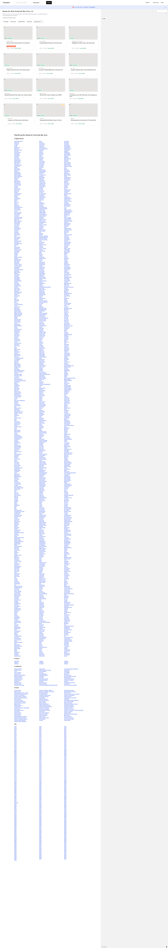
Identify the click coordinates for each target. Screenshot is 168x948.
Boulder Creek (42, 359)
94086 (40, 783)
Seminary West (42, 579)
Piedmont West (67, 628)
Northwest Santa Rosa (18, 642)
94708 (15, 811)
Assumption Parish (17, 451)
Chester (65, 409)
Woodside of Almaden (68, 221)
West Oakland (41, 257)
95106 (40, 759)
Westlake (16, 503)
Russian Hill (66, 142)
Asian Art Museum (17, 672)
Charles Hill (41, 576)
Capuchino (66, 545)
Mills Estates (66, 309)
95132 (40, 769)
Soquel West (41, 607)
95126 (40, 766)
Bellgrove (66, 405)
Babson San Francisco (68, 702)
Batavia (40, 623)
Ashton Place (16, 523)
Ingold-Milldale (42, 310)
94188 (65, 749)
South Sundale (66, 249)
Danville (65, 440)
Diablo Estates (66, 527)
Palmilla (40, 535)
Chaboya (15, 203)
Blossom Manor (17, 324)
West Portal (41, 167)
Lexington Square (17, 396)
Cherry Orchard (42, 230)
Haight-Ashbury (17, 161)
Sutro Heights (66, 144)
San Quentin (16, 654)
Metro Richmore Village (18, 487)
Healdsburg (66, 552)
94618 (65, 802)
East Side (66, 331)
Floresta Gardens (17, 447)
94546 (65, 848)
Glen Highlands (42, 273)
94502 (65, 795)
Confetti (65, 526)
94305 (40, 832)
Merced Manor (42, 177)
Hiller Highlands (17, 272)
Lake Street (41, 146)
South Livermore (67, 415)
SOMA (40, 156)
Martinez (65, 582)
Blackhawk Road (17, 442)
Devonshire (66, 339)
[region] (115, 30)
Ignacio (15, 427)
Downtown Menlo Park (43, 237)
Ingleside (65, 186)
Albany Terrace (42, 629)
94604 (15, 797)
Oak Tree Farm (17, 293)
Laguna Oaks (66, 289)
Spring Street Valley (43, 373)
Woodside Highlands (68, 439)
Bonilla (15, 506)
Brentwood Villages (42, 525)
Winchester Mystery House (19, 685)
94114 (65, 730)
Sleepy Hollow (17, 576)
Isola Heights (41, 530)
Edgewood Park (67, 243)
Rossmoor (16, 353)
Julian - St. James (67, 217)
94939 (15, 837)
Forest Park (66, 487)
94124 (15, 735)
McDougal (41, 341)
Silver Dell (66, 501)
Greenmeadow (41, 194)
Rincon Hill (41, 153)
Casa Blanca (16, 602)
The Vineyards (66, 424)
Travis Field (41, 552)
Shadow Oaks (16, 409)
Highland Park (42, 274)
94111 (15, 730)
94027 (40, 845)
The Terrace (16, 597)
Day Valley (16, 581)
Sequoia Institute (67, 720)
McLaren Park (17, 189)
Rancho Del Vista (67, 602)
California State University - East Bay (21, 692)
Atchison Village (67, 478)
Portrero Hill (66, 169)
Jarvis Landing (42, 395)
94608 (40, 798)
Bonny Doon (16, 363)
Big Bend (66, 505)
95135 (40, 770)
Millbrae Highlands (67, 547)
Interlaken (66, 622)
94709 (40, 811)
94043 (65, 782)
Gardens (40, 513)
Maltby (65, 584)
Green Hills (66, 546)
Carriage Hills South (68, 485)
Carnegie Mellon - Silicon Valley (70, 697)
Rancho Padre (41, 323)
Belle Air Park (66, 348)
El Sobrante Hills (17, 483)
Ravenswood (66, 410)
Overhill (15, 578)
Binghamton (66, 623)
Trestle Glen (66, 265)
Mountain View (42, 586)
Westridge (16, 440)
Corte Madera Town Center (19, 511)
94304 (40, 752)
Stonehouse (66, 459)
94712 (15, 812)
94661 (15, 807)
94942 (40, 831)
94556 (65, 842)
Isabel (15, 419)
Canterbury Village (17, 426)
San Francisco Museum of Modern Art (71, 668)
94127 (15, 736)
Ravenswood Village (18, 515)
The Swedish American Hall (69, 682)
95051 (15, 785)
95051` (40, 785)
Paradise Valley (17, 330)
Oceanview (16, 179)
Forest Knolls (41, 164)
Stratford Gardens (17, 228)
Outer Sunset (16, 163)
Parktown (66, 313)
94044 (65, 850)
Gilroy (40, 599)
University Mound (17, 184)
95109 (15, 760)
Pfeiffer (15, 650)
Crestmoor (41, 349)
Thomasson (16, 552)
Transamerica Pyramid (18, 678)
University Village (42, 515)
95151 (65, 772)
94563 (15, 843)
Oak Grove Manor (17, 311)
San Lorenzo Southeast (68, 637)
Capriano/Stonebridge (43, 472)
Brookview (16, 401)
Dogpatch (16, 171)
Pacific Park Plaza (42, 320)
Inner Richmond (67, 153)
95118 (65, 762)
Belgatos (15, 326)
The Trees (41, 617)
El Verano (66, 506)
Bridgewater (66, 320)
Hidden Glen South (42, 219)
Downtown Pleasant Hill (68, 495)
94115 (15, 731)
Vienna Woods (17, 582)
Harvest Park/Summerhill (69, 604)
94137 (40, 739)
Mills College (66, 258)
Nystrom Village (17, 482)
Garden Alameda (17, 209)
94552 (15, 828)
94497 (40, 790)
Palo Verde (41, 189)
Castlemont (66, 262)
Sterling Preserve (42, 536)
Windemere (66, 335)
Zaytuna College (17, 706)
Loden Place (66, 475)
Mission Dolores (42, 169)
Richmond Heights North (68, 626)
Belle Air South (17, 349)
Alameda (40, 368)
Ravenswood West (17, 638)
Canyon (65, 655)
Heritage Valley (17, 295)
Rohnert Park (41, 538)
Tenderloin (66, 156)
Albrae (40, 252)
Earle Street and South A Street (20, 380)
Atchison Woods (17, 488)
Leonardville (66, 369)
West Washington (67, 632)
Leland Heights (67, 421)
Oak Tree (41, 259)
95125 (15, 766)
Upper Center (16, 569)
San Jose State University (44, 696)
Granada (15, 318)
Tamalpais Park (17, 385)
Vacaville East (16, 588)
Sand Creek (16, 520)
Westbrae (41, 279)
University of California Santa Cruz (20, 718)
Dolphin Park (66, 391)
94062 (15, 791)
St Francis (66, 192)
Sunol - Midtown (17, 237)
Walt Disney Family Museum (19, 675)
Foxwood (16, 397)
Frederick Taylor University (69, 695)
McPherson (16, 456)
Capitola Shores (42, 563)
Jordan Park (16, 148)
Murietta (40, 396)
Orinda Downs (42, 573)
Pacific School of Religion (44, 707)
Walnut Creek (41, 353)
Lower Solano (41, 631)
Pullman (65, 482)
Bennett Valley (66, 383)
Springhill (16, 500)
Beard (15, 452)
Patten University (17, 691)
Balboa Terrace (42, 181)
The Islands (16, 616)
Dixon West (16, 624)
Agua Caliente (41, 510)
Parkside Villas (17, 538)
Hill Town (41, 618)
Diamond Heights (17, 173)
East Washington (17, 631)
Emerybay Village (42, 319)
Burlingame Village (42, 309)
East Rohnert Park (67, 538)
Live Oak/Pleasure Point (18, 358)
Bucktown (41, 588)
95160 (40, 776)
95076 (15, 852)
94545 (65, 827)
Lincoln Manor (17, 381)
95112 (15, 761)
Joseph (15, 302)
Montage (65, 419)
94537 (15, 793)
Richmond (41, 476)
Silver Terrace (66, 183)
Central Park (16, 300)
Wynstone (66, 532)
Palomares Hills (67, 568)
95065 (65, 825)
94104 (15, 727)
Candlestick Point (42, 183)
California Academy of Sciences (45, 670)
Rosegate (16, 526)
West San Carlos (42, 213)
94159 (65, 745)
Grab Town (66, 564)
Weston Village (17, 593)
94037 (65, 857)
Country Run (66, 617)
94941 (15, 831)
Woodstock (41, 369)
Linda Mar (66, 608)
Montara (40, 648)
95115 (65, 761)
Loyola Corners (67, 304)
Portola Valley (41, 439)
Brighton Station (42, 523)
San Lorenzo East (17, 639)
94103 (65, 726)
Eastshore (66, 491)
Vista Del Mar (41, 144)
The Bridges (66, 336)
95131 (15, 769)
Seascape (65, 581)
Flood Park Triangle (43, 238)
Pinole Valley (66, 643)
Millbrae (15, 545)
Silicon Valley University (68, 717)
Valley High (41, 495)
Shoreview (66, 240)
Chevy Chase (16, 464)
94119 (40, 732)
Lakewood (16, 230)
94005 (40, 833)
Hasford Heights (42, 483)
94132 (40, 737)
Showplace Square (17, 159)
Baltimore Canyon (67, 466)
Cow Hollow (66, 141)
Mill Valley (16, 384)
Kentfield (16, 634)
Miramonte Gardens (67, 557)
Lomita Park (66, 349)
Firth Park (41, 436)
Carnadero (16, 601)
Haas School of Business (68, 705)
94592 (15, 855)
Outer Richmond (67, 146)
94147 (40, 742)
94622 (15, 805)
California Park (67, 653)
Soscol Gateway (17, 459)
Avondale (41, 415)
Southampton (66, 596)
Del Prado (16, 287)
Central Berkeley (67, 280)
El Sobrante (66, 634)
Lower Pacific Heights (43, 148)
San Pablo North (42, 627)
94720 (40, 812)
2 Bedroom (41, 661)
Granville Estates (67, 531)
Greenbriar (41, 491)
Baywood (41, 501)
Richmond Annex (67, 477)
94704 (65, 807)
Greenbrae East (67, 465)
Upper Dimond (17, 274)
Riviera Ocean (16, 647)
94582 (15, 818)
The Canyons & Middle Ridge (44, 384)
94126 (65, 735)
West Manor (16, 598)
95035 (40, 756)
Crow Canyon (16, 334)
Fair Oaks (16, 498)
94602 (40, 796)
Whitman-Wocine (17, 366)
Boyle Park (16, 386)
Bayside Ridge (66, 436)
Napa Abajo (41, 456)
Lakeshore (16, 178)
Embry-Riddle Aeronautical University (71, 700)
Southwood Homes (42, 522)
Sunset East (66, 412)
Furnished (66, 663)
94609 (65, 798)
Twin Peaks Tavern (17, 683)
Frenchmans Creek (17, 566)
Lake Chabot (66, 569)
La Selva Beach (17, 359)
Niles (15, 245)
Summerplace (66, 401)
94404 (15, 790)
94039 (40, 781)
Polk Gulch (16, 151)
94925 (65, 836)
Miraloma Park (67, 173)
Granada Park (66, 416)
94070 (40, 792)
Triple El (66, 196)
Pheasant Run (41, 532)
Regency (40, 424)
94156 (15, 745)
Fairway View (16, 378)
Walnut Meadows (42, 527)
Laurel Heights (67, 147)
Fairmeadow (41, 198)
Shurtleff (65, 457)
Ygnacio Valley (67, 354)
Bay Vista (66, 598)
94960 (65, 822)
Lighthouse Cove (67, 390)
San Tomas (41, 303)
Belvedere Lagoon (67, 511)
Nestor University (42, 701)
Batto (15, 507)
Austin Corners (17, 410)
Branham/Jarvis (67, 214)
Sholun (40, 503)
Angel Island (41, 676)
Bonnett (65, 299)
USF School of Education (44, 700)
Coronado (16, 485)
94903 (40, 821)
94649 (15, 806)
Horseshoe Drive (67, 407)
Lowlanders (16, 232)
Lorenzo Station (67, 638)
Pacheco (65, 613)
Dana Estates (41, 426)
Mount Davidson (17, 181)
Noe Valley (66, 172)
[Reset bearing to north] (166, 18)
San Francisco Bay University (44, 710)
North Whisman (17, 222)
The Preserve (66, 294)
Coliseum (66, 260)
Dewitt (15, 429)
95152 (15, 774)
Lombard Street (67, 670)
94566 (40, 813)
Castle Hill (66, 567)
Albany (15, 629)
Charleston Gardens (67, 198)
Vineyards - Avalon (17, 249)
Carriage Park (41, 606)
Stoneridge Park (67, 295)
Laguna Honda (17, 166)
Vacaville (41, 587)
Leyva (65, 207)
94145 (65, 741)
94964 (65, 858)
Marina (40, 141)
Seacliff (15, 146)
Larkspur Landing (42, 462)
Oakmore (41, 265)
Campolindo (66, 561)
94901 (15, 821)
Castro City (66, 222)
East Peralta (16, 275)
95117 (40, 762)
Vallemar (65, 611)
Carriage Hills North (43, 481)
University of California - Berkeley (45, 690)
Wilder (40, 572)
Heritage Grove (67, 326)
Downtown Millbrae (43, 546)
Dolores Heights (17, 169)
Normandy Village (42, 278)
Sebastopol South (42, 470)
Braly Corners (16, 233)
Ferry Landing (42, 371)
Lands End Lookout (18, 677)
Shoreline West (17, 223)
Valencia (40, 297)
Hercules (15, 614)
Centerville (41, 247)
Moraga (65, 556)
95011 (40, 815)
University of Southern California (45, 706)
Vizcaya (40, 304)
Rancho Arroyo (67, 420)
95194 (65, 780)
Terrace (15, 460)
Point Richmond (67, 476)
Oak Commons (67, 603)
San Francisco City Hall (43, 678)
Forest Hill (41, 166)
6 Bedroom (66, 662)
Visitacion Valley (17, 188)
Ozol (15, 584)
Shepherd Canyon (17, 655)
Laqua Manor (66, 450)
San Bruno (66, 346)
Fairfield (65, 550)
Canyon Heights (67, 250)
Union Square (16, 153)
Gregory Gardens (17, 495)
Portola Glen (16, 415)
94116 (40, 731)
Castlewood (41, 285)
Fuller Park (66, 455)
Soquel (40, 358)
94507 (40, 847)
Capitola (65, 360)
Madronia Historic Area (18, 411)
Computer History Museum (69, 678)
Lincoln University (17, 690)
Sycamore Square (17, 530)
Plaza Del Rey (16, 229)
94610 (15, 800)
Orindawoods (41, 574)
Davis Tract (41, 447)
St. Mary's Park (42, 182)
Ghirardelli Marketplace (43, 675)
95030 (65, 820)
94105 (40, 727)
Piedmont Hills (42, 203)
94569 (15, 857)
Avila (15, 298)
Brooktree (41, 567)
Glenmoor (66, 247)
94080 (15, 817)
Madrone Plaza (17, 475)
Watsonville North (17, 622)
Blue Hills (16, 402)
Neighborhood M (42, 543)
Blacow (40, 253)
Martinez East (41, 584)
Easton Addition (17, 309)
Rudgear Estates (17, 355)
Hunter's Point (17, 177)
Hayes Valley (41, 157)
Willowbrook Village (68, 607)
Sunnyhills (66, 314)
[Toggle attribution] (166, 947)
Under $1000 (16, 661)
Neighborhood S (67, 543)
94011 (65, 818)
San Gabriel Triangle (68, 629)
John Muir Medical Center (19, 537)
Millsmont (16, 273)
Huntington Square (17, 476)
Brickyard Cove (42, 480)
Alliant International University (70, 691)
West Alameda (16, 369)
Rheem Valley (16, 557)
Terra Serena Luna (42, 316)
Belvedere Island (42, 511)
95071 (15, 832)
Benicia (65, 594)
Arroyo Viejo (66, 273)
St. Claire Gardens (42, 193)
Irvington (41, 245)
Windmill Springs (67, 204)
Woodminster (41, 268)
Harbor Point (16, 389)
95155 (15, 775)
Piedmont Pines (42, 267)
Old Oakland (16, 268)
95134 (15, 770)
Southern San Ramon (68, 334)
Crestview (41, 339)
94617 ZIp (16, 802)
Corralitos (16, 619)
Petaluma (41, 397)
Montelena (66, 528)
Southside (41, 282)
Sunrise (40, 528)
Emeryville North (17, 319)
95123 (40, 765)
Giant (15, 491)
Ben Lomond (41, 360)
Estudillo (65, 447)
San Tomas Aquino (67, 303)
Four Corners (41, 507)
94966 (65, 830)
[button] (165, 2)
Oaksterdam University (68, 707)
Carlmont (66, 431)
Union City (16, 492)
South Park (41, 383)
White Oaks (66, 341)
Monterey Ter (41, 577)
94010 (65, 787)
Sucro (65, 624)
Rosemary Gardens (67, 209)
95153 (40, 774)
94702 (65, 808)
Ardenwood (66, 245)
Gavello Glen (16, 227)
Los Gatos (41, 321)
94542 (65, 826)
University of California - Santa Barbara (21, 707)
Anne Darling (66, 203)
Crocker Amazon (67, 179)
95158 (15, 776)
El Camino (41, 329)
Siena (65, 297)
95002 (40, 755)
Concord (40, 425)
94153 (15, 744)
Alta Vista (16, 328)
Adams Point (16, 262)
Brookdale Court (67, 520)
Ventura (15, 201)
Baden (65, 330)
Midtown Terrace (67, 164)
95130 (65, 767)
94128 (65, 817)
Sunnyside (66, 181)
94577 (40, 835)
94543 (15, 827)
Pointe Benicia (17, 596)
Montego (65, 652)
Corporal (65, 599)
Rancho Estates (67, 553)
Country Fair (66, 285)
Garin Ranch (41, 520)
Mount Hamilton (17, 648)
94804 (40, 840)
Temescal (66, 259)
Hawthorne (41, 537)
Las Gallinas (41, 346)
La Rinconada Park (42, 325)
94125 (40, 735)
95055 (40, 786)
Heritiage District (42, 229)
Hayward (65, 363)
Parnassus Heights (67, 163)
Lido (65, 395)
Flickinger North (42, 216)
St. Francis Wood (42, 174)
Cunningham (16, 471)
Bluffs (40, 561)
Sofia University (42, 716)
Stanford (15, 425)
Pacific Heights (42, 143)
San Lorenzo (16, 637)
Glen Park (41, 173)
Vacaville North (67, 587)
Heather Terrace (42, 582)
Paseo (15, 406)
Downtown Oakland (18, 257)
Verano (15, 508)
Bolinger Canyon (67, 558)
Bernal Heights (42, 172)
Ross (65, 636)
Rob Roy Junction (42, 581)
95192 (15, 780)
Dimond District (67, 264)
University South (42, 197)
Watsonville (66, 358)
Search (49, 2)
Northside (16, 282)
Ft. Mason (41, 142)
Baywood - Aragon (17, 240)
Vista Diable (66, 537)
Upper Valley (16, 571)
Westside (65, 356)
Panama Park (66, 230)
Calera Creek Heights (43, 313)
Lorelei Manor (66, 238)
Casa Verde (66, 493)
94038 (40, 850)
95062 (65, 823)
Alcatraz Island (42, 668)
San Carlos (66, 338)
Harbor (65, 340)
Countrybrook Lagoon (18, 217)
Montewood (41, 410)
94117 (65, 731)
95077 (65, 852)
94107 (65, 727)
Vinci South (16, 216)
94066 (65, 816)
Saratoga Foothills (42, 405)
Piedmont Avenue (42, 258)
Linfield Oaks (16, 238)
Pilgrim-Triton (17, 345)
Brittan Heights (17, 339)
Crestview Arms (67, 621)
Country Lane (66, 399)
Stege (65, 490)
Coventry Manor (42, 455)
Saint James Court (67, 533)
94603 (65, 796)
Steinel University (17, 712)
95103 (15, 759)
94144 (40, 741)
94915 (40, 822)
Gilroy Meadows (17, 606)
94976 (40, 837)
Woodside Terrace (17, 608)
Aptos (65, 579)
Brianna (40, 650)
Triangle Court (67, 486)
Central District (17, 247)
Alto (40, 386)
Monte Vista (16, 493)
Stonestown (41, 187)
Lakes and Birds (42, 250)
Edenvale (41, 234)
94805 (65, 840)
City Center (66, 319)
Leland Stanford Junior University (20, 716)
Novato (65, 426)
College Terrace (67, 199)
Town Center (16, 344)
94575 (65, 846)
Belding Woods (42, 482)
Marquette (41, 526)
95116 (15, 762)
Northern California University (20, 702)
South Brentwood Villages (19, 532)
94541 (40, 826)
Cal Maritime (66, 699)
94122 (40, 734)
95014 (65, 812)
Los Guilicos (16, 376)
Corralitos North (17, 621)
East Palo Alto (17, 513)
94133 (65, 737)
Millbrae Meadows (42, 548)
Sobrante (16, 480)
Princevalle (16, 604)
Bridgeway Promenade (18, 371)
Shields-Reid (41, 488)
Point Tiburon (41, 512)
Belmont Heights (17, 430)
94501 (40, 795)
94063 (40, 791)
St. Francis (41, 192)
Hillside (15, 633)
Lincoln (40, 344)
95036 (15, 820)
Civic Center (16, 157)
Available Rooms (21, 21)
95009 (15, 815)
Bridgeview (66, 597)
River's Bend (41, 556)
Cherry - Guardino (42, 248)
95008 (65, 755)
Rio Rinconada (67, 324)
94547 (15, 851)
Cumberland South (67, 228)
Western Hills (41, 435)
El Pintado (41, 445)
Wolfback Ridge (67, 370)
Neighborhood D (17, 542)
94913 (15, 822)
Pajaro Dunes (66, 618)
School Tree (16, 558)
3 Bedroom (66, 661)
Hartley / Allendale (17, 591)
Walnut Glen (16, 299)
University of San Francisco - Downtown (71, 694)
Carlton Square (42, 422)
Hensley (65, 216)
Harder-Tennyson (17, 364)
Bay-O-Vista (41, 446)
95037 (65, 756)
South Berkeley (17, 279)
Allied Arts (16, 239)
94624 (65, 805)
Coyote (15, 472)
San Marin (41, 427)
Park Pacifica (41, 611)
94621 (65, 803)
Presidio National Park (18, 141)
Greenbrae (16, 607)
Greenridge (41, 568)
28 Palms (16, 253)
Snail (40, 232)
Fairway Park (41, 366)
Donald (40, 559)
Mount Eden (41, 364)
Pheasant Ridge (42, 293)
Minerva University (42, 702)
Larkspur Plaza (17, 469)
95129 (40, 767)
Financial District (17, 152)
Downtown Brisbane (18, 436)
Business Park (41, 521)
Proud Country (17, 421)
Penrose (15, 536)
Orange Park (66, 328)
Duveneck (16, 192)
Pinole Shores (41, 636)
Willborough (16, 308)
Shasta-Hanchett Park (18, 207)
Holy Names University (43, 692)
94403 (65, 788)
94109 (40, 729)
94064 (65, 791)
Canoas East (41, 217)
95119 (15, 764)
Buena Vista (66, 159)
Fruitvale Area (17, 404)
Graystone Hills (67, 650)
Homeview (41, 434)
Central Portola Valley (43, 440)
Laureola (16, 341)
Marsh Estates (66, 525)
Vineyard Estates (42, 298)
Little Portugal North (68, 234)
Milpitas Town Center (18, 313)
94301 (40, 751)
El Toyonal (66, 573)
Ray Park (66, 310)
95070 (65, 831)
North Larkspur (42, 461)
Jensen (15, 416)
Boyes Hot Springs (67, 508)
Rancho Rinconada (67, 283)
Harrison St (66, 275)
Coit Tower (41, 672)
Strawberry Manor (67, 388)
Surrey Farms (41, 324)
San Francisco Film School (69, 706)
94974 (15, 823)
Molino (65, 470)
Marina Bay (16, 477)
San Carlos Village (17, 343)
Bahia (40, 429)
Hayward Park (41, 242)
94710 (65, 811)
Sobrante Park (16, 263)
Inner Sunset (41, 163)
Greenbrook (16, 441)
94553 (65, 856)
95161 (65, 776)
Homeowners (156, 2)
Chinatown (66, 151)
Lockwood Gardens (17, 265)
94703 (15, 810)
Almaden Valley (67, 649)
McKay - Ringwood (18, 221)
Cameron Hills (17, 248)
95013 (15, 756)
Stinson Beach (66, 654)
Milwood (65, 548)
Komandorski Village (18, 437)
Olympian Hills (17, 617)
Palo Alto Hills (42, 550)
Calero (40, 601)
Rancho (40, 305)
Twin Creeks (41, 336)
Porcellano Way (17, 439)
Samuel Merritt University (69, 690)
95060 (40, 823)
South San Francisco (18, 329)
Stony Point (66, 540)
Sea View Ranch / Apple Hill (44, 622)
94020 (15, 750)
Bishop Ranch (16, 335)
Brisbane (65, 435)
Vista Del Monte (17, 321)
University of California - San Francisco (46, 691)
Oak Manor (41, 613)
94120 (65, 732)
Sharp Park (16, 611)
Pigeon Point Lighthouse (68, 680)
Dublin (40, 437)
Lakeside (65, 270)
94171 (65, 747)
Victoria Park (66, 311)
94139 (65, 739)
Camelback (66, 496)
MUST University (67, 692)
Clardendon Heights (18, 164)
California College (67, 712)
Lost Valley (66, 576)
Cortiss (65, 559)
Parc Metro (66, 316)
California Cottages (42, 431)
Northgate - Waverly (18, 264)
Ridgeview (16, 496)
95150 (40, 772)
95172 (65, 777)
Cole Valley (66, 161)
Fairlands (16, 294)
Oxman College (17, 709)
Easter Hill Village (17, 486)
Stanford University (67, 696)
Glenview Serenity (67, 219)
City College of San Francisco (19, 701)
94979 (15, 850)
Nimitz (65, 227)
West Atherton (41, 517)
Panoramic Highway (68, 389)
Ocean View (16, 632)
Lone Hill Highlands (43, 214)
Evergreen (41, 202)
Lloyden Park (16, 518)
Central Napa (16, 455)
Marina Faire (41, 449)
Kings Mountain (42, 564)
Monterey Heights (67, 174)
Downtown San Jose (68, 201)
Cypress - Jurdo (42, 221)
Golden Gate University (18, 700)
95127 (65, 766)
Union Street (16, 143)
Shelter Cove (41, 612)
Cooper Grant (41, 379)
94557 (40, 828)
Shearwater (16, 390)
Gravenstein (41, 381)
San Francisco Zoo (67, 675)
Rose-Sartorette (17, 208)
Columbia (41, 569)
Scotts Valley (16, 360)
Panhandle (41, 158)
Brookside (41, 444)
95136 (65, 770)
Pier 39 (15, 671)
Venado (15, 553)
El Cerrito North (67, 591)
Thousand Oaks (42, 283)
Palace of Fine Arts (42, 682)
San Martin (41, 639)
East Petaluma (66, 397)
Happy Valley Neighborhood (19, 400)
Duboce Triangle (67, 162)
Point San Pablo (42, 478)
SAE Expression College (18, 710)
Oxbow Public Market (43, 680)
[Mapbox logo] (104, 947)
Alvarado (41, 493)
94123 (65, 734)
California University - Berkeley (20, 696)
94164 (40, 747)
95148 (15, 772)
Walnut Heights (17, 567)
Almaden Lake (17, 206)
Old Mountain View (43, 222)
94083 (40, 817)
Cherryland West (42, 638)
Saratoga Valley (42, 411)
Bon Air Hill (16, 466)
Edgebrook (41, 492)
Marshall (40, 571)
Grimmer (66, 255)
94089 (65, 754)
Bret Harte (41, 188)
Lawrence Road (17, 445)
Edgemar (16, 612)
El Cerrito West (67, 592)
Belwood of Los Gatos (68, 325)
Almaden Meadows (67, 212)
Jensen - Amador (17, 289)
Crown (15, 399)
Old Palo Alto (41, 191)
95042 (15, 858)
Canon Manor (41, 540)
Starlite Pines (66, 315)
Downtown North (67, 189)
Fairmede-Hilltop (42, 477)
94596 (15, 848)
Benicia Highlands (42, 598)
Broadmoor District (67, 449)
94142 (65, 740)
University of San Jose (68, 711)
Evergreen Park (67, 197)
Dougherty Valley (42, 333)
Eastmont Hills (17, 267)
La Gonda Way (67, 442)
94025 (15, 787)
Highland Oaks (42, 292)
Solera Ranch (41, 475)
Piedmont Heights (17, 315)
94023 (15, 816)
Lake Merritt (16, 681)
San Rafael (41, 345)
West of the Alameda (68, 517)
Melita (40, 380)
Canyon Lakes (41, 334)
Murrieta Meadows (42, 420)
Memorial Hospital (42, 378)
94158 (40, 745)
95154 (65, 774)
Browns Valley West (68, 454)
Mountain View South (18, 586)
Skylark (65, 467)
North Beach (41, 149)
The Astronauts (67, 614)
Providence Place (67, 530)
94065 (15, 792)
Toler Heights (41, 272)
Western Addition (67, 154)
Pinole (15, 643)
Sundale (15, 255)
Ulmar (40, 416)
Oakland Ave (41, 275)
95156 (40, 775)
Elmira (40, 649)
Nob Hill (40, 151)
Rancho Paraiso (42, 354)
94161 (40, 746)
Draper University (17, 699)
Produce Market (67, 171)
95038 (65, 837)
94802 (65, 838)
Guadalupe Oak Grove (68, 211)
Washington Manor (17, 446)
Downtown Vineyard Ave (68, 287)
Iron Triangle (16, 478)
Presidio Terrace (17, 147)
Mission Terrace (17, 182)
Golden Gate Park (67, 158)
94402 (40, 788)
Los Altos (16, 305)
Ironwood (66, 288)
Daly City (66, 502)
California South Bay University (20, 717)
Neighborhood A (42, 541)
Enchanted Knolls (67, 386)
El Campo (66, 512)
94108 (15, 729)
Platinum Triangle (17, 407)
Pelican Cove (41, 394)
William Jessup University (44, 717)
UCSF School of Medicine (44, 712)
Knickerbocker (67, 574)
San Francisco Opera (43, 683)
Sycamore (66, 384)
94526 (15, 835)
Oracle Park (41, 677)
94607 (15, 798)
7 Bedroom (16, 663)
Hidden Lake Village (18, 314)
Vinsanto (15, 414)
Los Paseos (41, 204)
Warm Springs (66, 244)
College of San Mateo (43, 715)
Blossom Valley (67, 224)
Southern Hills (17, 505)
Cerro (15, 346)
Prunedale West (67, 619)
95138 (15, 771)
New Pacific (41, 614)
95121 (65, 764)
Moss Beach (66, 644)
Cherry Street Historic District (69, 378)
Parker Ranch (41, 402)
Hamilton (66, 300)
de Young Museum (42, 671)
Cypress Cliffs (66, 645)
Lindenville (41, 330)
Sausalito (41, 370)
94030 (15, 846)
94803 (15, 840)
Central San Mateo (67, 242)
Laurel (40, 240)
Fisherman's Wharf (67, 148)
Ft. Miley (16, 144)
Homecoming (16, 527)
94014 (40, 843)
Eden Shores (66, 364)
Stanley (40, 502)
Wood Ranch (66, 444)
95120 (40, 764)
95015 (15, 813)
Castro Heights (42, 486)
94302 (65, 751)
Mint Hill (41, 159)
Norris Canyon (42, 655)
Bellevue (15, 383)
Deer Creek (41, 531)
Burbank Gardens (67, 379)
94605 (40, 797)
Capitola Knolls (17, 563)
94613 (15, 801)
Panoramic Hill (42, 263)
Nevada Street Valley (18, 374)
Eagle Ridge (41, 603)
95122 (15, 765)
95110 (40, 760)
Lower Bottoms (42, 262)
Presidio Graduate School (44, 704)
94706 (40, 810)
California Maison (42, 212)
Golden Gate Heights (68, 166)
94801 (40, 838)
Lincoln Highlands (67, 274)
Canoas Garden (42, 209)
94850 (15, 842)
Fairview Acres (67, 523)
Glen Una (41, 407)
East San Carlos (17, 340)
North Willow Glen (17, 218)
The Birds (41, 616)
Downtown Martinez (18, 587)
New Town (16, 373)
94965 (40, 830)
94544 (40, 827)
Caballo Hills (16, 270)
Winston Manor (17, 331)
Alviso (65, 233)
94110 (65, 729)
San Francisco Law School (69, 709)
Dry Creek (16, 303)
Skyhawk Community (18, 379)
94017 (65, 843)
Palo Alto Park (67, 516)
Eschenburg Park (17, 603)
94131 (15, 737)
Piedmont (41, 628)
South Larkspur (67, 461)
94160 (15, 746)
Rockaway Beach (17, 609)
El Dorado (66, 492)
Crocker (40, 505)
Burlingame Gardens (68, 308)
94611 (40, 800)
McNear (40, 399)
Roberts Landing (42, 450)
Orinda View (16, 574)
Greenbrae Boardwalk (18, 467)
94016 (15, 726)
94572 (40, 851)
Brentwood (41, 518)
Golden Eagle (16, 288)
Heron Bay (41, 451)
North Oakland (17, 260)
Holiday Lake (66, 471)
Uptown (40, 260)
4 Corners (66, 513)
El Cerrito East (42, 592)
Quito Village (41, 406)
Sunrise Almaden (17, 213)
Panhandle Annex (42, 485)
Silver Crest (41, 653)
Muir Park (41, 389)
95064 (40, 825)
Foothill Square (42, 264)
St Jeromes (41, 594)
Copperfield (66, 642)
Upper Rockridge (67, 267)
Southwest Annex (67, 483)
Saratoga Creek (67, 400)
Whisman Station (67, 223)
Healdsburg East (42, 553)
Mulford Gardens (67, 446)
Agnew (15, 235)
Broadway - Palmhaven (43, 235)
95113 (40, 761)
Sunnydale (66, 187)
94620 (40, 803)
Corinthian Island (17, 512)
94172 (15, 749)
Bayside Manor (42, 545)
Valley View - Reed (17, 212)
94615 (65, 801)
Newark (65, 394)
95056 (65, 786)
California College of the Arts (44, 705)
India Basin (41, 176)
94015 (40, 816)
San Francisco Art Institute (44, 709)
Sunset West (41, 421)
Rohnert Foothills (17, 540)
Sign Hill (66, 329)
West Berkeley (66, 278)
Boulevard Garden (17, 594)
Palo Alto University (68, 716)
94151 (65, 742)
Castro (65, 167)
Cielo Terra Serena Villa (43, 318)
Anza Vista (41, 154)
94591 (65, 853)
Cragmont (66, 282)
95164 (15, 777)
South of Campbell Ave (18, 304)
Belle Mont (66, 429)
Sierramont (41, 206)
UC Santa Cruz (67, 361)
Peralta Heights (17, 172)
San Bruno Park (17, 351)
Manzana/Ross (41, 471)
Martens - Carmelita (43, 224)
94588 (65, 813)
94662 (40, 820)
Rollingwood (66, 350)
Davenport (16, 361)
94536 (65, 792)
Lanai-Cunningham (67, 218)
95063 (15, 825)
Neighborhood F (17, 543)
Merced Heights (67, 178)
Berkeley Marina (42, 277)
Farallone (66, 648)
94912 (65, 821)
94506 (65, 833)
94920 (15, 845)
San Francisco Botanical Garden (70, 676)
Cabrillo (40, 255)
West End (66, 368)
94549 (40, 842)
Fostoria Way (66, 445)
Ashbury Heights (17, 162)
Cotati (40, 642)
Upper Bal (16, 450)
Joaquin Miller (17, 284)
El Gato (15, 323)
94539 (65, 793)
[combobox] (23, 2)
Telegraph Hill (66, 149)
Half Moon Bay (67, 563)
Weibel (65, 254)
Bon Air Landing (17, 465)
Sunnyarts (41, 228)
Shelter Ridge (16, 388)
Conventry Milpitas (42, 314)
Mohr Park (66, 290)
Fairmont (41, 609)
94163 (15, 747)
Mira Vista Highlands (43, 593)
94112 (40, 730)
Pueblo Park (66, 456)
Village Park (16, 618)
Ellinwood (16, 497)
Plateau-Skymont (67, 434)
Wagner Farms (17, 424)
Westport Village (67, 437)
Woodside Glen (67, 522)
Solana (65, 536)
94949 (40, 858)
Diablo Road (41, 442)
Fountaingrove (42, 375)
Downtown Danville (43, 441)
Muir (40, 583)
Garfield (40, 632)
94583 (40, 818)
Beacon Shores (17, 394)
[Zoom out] (166, 16)
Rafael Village (66, 427)
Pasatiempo (41, 363)
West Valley (66, 235)
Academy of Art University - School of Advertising (73, 710)
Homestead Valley (67, 385)
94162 (65, 746)
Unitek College (17, 711)
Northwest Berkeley (18, 280)
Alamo (65, 566)
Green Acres (41, 199)
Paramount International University (20, 697)
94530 (15, 838)
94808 (65, 841)
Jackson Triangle (17, 365)
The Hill (65, 371)
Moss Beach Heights (18, 645)
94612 (65, 800)
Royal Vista (16, 336)
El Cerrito (41, 591)
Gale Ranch (66, 333)
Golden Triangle (67, 402)
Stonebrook (16, 522)
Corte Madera (66, 510)
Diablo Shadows (17, 354)
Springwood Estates (43, 459)
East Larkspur (16, 462)
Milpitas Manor (42, 315)
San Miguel (41, 227)
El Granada (41, 634)
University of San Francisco (19, 695)
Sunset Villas (41, 597)
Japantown (41, 152)
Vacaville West (66, 589)
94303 (15, 752)
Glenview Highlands (18, 546)
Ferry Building (67, 672)
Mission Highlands (67, 507)
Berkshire (16, 528)
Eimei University (17, 715)
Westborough (41, 328)
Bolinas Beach (41, 654)
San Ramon (16, 333)
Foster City (41, 343)
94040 (65, 781)
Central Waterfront (42, 171)
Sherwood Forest (17, 174)
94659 (40, 806)
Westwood (16, 461)
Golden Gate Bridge (18, 668)
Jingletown (66, 263)
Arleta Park (16, 564)
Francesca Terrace (17, 599)
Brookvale (41, 254)
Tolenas (15, 551)
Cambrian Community (43, 208)
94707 (65, 810)
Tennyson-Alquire (42, 365)
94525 (40, 856)
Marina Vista (41, 547)
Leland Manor (66, 191)
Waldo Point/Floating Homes (44, 374)
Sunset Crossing (17, 521)
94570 (40, 846)
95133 (65, 769)
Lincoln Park (66, 143)
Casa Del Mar (41, 566)
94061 (65, 790)
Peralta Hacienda (67, 268)
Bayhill (15, 348)
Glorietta (65, 572)
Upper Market (16, 168)
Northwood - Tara (42, 578)
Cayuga (65, 188)
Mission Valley (67, 252)
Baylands (65, 253)
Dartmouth (66, 631)
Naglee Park (16, 204)
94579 (15, 836)
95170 (40, 777)
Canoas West (41, 218)
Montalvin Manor (17, 627)
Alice (15, 577)
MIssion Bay (66, 157)
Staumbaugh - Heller (18, 243)
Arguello (40, 338)
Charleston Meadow (18, 193)
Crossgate (41, 652)
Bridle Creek (66, 284)
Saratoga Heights (17, 405)
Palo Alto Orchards (67, 193)
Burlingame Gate (17, 310)
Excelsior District (42, 186)
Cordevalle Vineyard (68, 639)
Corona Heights (42, 162)
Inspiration (16, 525)
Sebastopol (41, 469)
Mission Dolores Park (18, 676)
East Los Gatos (67, 323)
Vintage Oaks (66, 237)
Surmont (40, 326)
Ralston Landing (17, 391)
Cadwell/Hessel (67, 469)
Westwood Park (42, 184)
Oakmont (66, 375)
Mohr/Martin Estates (18, 292)
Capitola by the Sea (42, 562)
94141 (40, 740)
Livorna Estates (67, 353)
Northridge (16, 501)
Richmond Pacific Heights (69, 593)
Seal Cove (41, 645)
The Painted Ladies (42, 673)
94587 (15, 830)
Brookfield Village (17, 259)
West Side (41, 299)
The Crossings (16, 224)
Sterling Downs (17, 435)
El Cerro (65, 441)
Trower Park (16, 589)
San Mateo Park (67, 239)
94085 (15, 783)
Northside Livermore (18, 412)
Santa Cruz (16, 356)
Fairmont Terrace (67, 571)
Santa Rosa (66, 374)
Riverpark (16, 457)
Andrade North (17, 628)
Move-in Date (13, 21)
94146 (15, 742)
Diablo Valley (41, 496)
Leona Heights (42, 270)
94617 (40, 802)
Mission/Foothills (67, 366)
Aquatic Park (16, 142)
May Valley (16, 481)
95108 (65, 759)
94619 (15, 803)
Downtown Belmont (43, 432)
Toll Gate (66, 404)
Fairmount (16, 186)
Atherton (16, 517)
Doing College (42, 711)
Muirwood (66, 292)
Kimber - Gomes (67, 248)
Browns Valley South (43, 454)
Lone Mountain (17, 154)
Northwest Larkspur (43, 467)
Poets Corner (16, 283)
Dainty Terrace (42, 533)
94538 (40, 793)
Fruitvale (65, 257)
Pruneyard (66, 302)
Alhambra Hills (17, 583)
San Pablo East (67, 627)
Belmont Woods (17, 431)
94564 (15, 856)
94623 (40, 805)
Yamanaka (16, 533)
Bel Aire (40, 452)
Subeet (65, 551)
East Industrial (17, 250)
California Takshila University (19, 720)
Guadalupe (16, 653)
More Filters (29, 21)
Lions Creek (41, 602)
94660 (65, 806)
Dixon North (41, 624)
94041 (15, 782)
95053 (15, 786)
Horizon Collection (67, 535)
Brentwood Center (67, 518)
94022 (40, 750)
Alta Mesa (16, 197)
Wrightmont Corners (68, 229)
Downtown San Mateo (43, 239)
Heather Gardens (67, 464)
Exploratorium (67, 683)
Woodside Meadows (43, 497)
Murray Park (41, 466)
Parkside (15, 167)
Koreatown (41, 233)
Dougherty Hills (42, 335)
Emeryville (66, 318)
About (162, 2)
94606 (65, 797)
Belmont (40, 430)
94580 (65, 828)
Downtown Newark (17, 395)
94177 (40, 749)
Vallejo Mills (16, 252)
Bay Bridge (41, 681)
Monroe (65, 376)
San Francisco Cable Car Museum (70, 685)
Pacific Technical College (69, 701)
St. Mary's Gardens (17, 561)
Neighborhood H (67, 542)
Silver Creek (16, 202)
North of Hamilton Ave (43, 302)
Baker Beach (66, 673)
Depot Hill (66, 562)
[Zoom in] (166, 14)
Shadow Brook (17, 652)
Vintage (40, 460)
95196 (15, 781)
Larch (40, 558)
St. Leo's (16, 211)
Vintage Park (66, 344)
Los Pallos (66, 498)
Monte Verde (41, 350)
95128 (15, 767)
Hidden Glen (41, 604)
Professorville (41, 196)
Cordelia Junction (42, 551)
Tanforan (65, 351)
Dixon (15, 623)
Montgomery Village (18, 375)
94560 (15, 755)
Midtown (65, 194)
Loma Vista (66, 321)
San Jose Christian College (69, 718)
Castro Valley (16, 568)
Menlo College (67, 715)
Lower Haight (41, 161)
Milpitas (40, 311)
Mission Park (41, 290)
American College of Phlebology (20, 721)
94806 (15, 841)
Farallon (65, 432)
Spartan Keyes (17, 214)
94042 (40, 782)
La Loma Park (66, 279)
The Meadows (41, 414)
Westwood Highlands (18, 176)
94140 (15, 740)
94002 (15, 833)
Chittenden (41, 619)
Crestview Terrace (42, 621)
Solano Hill (41, 633)
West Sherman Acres (68, 497)
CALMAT (41, 720)
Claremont (66, 577)
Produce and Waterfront (18, 269)
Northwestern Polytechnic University (71, 704)
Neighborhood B (67, 541)
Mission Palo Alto (42, 516)
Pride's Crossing (42, 401)
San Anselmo (66, 578)
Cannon (40, 589)
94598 (40, 848)
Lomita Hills (16, 547)
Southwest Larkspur (43, 464)
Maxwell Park (66, 272)
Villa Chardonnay (67, 422)
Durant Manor (16, 277)
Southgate (16, 199)
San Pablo (16, 626)
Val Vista (16, 297)
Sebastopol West (17, 470)
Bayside (40, 644)
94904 (40, 836)
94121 (15, 734)
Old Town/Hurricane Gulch (19, 370)
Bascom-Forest (67, 213)
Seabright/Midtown (42, 356)
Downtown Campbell (43, 300)
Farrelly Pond (16, 449)
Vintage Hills (66, 298)
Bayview (65, 176)
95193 (40, 780)
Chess (65, 343)
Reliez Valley (41, 498)
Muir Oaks (66, 583)
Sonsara (40, 557)
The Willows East (17, 516)
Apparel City (66, 184)
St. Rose (65, 381)
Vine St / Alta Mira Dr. (68, 588)
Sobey (40, 409)
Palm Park (41, 243)
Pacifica (40, 608)
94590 (40, 853)
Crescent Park (16, 194)
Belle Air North (42, 348)
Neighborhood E (42, 542)
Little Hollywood (17, 183)
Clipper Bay (41, 596)
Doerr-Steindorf (67, 206)
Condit (15, 502)
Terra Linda (66, 345)
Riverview (16, 556)
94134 (15, 739)
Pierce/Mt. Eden (42, 404)
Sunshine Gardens (42, 331)
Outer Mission (41, 179)
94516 (15, 860)
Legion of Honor (17, 673)
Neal (40, 201)
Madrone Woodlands (68, 462)
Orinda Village (17, 573)
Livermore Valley (67, 414)
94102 (40, 726)
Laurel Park (41, 487)
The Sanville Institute (43, 694)
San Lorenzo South (42, 637)
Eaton (40, 340)
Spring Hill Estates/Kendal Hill (70, 472)
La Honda (66, 647)
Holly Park (66, 182)
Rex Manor (41, 223)
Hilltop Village (42, 490)
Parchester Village (67, 480)
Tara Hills (41, 626)
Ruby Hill (41, 295)
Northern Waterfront (18, 149)
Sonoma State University (18, 541)
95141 (65, 771)
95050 (15, 757)
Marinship (66, 373)
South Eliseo (41, 465)
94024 (65, 750)
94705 (15, 808)
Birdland (40, 284)
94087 (65, 783)
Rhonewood (41, 417)
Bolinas (15, 649)
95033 (15, 754)
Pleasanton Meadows (68, 293)
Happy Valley (41, 288)
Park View (66, 488)
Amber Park (16, 535)
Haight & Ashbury (17, 680)
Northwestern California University (20, 694)
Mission (40, 168)
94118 (15, 732)
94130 (65, 736)
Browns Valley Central (68, 452)
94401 (15, 788)
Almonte (40, 385)
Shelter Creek (41, 351)
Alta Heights (66, 451)
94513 (65, 845)
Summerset (41, 412)
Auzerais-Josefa (42, 211)
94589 (15, 853)
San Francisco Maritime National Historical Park (48, 685)
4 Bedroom (16, 662)
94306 (65, 752)
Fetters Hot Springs (17, 510)
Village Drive (16, 531)
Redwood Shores (42, 390)
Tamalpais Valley (42, 388)
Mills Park (16, 350)
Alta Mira (16, 338)
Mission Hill (16, 290)
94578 (65, 835)
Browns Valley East (17, 454)
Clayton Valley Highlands (69, 425)
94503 (40, 855)
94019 (15, 847)
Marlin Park (41, 391)
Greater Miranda (17, 198)
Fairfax (15, 613)
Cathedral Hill (66, 152)
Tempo (15, 420)
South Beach (16, 156)
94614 (40, 801)
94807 (40, 841)
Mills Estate (16, 548)
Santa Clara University (43, 699)
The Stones (66, 616)
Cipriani (15, 432)
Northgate (16, 254)
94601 (15, 796)
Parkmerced (41, 178)
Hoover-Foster (66, 269)
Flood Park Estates (67, 515)
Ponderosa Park (17, 234)
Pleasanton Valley (42, 294)
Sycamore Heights (17, 285)
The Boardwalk (67, 355)
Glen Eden (16, 368)
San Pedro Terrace (67, 612)
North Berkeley (17, 278)
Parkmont (41, 249)
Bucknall (65, 406)
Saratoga (40, 400)
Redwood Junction (42, 244)
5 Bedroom (41, 662)
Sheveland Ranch (42, 457)
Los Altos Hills (17, 550)
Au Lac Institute (42, 718)
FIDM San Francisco (18, 705)
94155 (65, 744)
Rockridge (16, 258)
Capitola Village (42, 361)
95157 (65, 775)
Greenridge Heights (17, 636)
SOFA (65, 208)
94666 (40, 807)
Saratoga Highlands (17, 325)
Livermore (66, 411)
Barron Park (16, 191)
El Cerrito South (17, 592)
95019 (65, 851)
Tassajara (16, 444)
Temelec (40, 506)
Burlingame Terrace (43, 308)
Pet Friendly (41, 663)
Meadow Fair (16, 219)
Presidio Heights (42, 147)
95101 (65, 757)
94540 (15, 826)
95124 (65, 765)
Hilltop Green (66, 481)
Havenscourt (41, 269)
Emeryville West (17, 320)
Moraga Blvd (66, 500)
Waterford (66, 396)
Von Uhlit (66, 460)
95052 (65, 785)
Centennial (16, 244)
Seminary (16, 579)
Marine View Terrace (43, 647)
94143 (15, 741)
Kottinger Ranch (42, 289)
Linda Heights (16, 644)
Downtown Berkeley (68, 277)
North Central (16, 242)
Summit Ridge (42, 355)
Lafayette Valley (42, 500)
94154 (40, 744)
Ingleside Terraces (67, 177)
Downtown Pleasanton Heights (45, 287)
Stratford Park (66, 417)
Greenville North (17, 422)
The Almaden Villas (43, 207)
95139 (40, 771)
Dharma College (17, 704)
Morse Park (66, 232)
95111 (65, 760)
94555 (15, 795)
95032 (65, 815)
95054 (40, 757)
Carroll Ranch (16, 559)
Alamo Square (17, 158)
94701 (40, 808)
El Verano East (42, 508)
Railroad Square (42, 376)
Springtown (41, 419)
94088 (40, 754)
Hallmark (16, 434)
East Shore (66, 633)
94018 (65, 855)
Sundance (66, 601)
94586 (40, 857)
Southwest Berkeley (43, 280)
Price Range (6, 21)
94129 (40, 736)
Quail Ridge (66, 606)
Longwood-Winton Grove (69, 365)
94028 (15, 751)
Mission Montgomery (68, 380)
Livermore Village (17, 417)
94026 (40, 787)
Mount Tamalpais (67, 677)
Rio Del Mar (66, 359)
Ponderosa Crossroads (68, 521)
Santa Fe (15, 490)
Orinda (15, 572)
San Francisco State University (45, 695)
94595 (65, 847)
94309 (65, 832)
